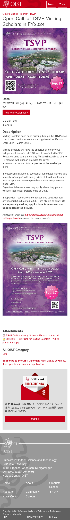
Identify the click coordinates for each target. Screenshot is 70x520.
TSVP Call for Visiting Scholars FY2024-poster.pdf (32, 335)
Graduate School (54, 485)
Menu (51, 4)
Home (6, 483)
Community (33, 492)
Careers (31, 496)
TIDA (5, 516)
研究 (5, 353)
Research (8, 492)
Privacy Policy (34, 516)
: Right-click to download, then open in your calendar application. (34, 362)
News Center (10, 496)
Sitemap (53, 516)
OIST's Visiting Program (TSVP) (20, 13)
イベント (53, 492)
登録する (35, 419)
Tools (62, 4)
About (29, 483)
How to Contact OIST (15, 475)
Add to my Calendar (16, 112)
